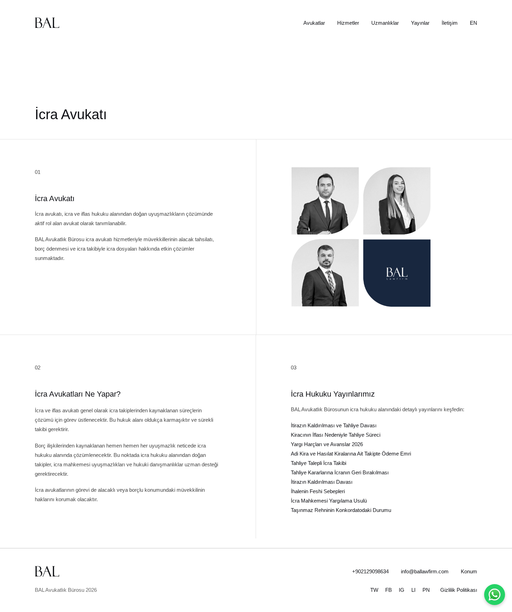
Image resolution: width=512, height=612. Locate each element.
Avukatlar (314, 23)
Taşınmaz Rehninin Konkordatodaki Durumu (341, 510)
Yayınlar (420, 23)
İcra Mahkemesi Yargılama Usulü (329, 501)
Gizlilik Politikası (458, 590)
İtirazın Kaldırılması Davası (321, 482)
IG (401, 590)
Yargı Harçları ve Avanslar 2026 (327, 444)
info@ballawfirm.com (425, 571)
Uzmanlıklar (385, 23)
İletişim (450, 23)
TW (374, 590)
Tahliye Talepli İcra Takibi (318, 463)
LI (413, 590)
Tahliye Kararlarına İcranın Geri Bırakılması (340, 472)
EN (473, 23)
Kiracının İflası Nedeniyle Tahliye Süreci (335, 435)
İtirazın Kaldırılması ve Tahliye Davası (334, 425)
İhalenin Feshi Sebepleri (318, 491)
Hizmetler (348, 23)
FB (388, 590)
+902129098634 (370, 571)
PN (426, 590)
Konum (469, 571)
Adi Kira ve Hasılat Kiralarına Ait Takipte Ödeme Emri (351, 454)
